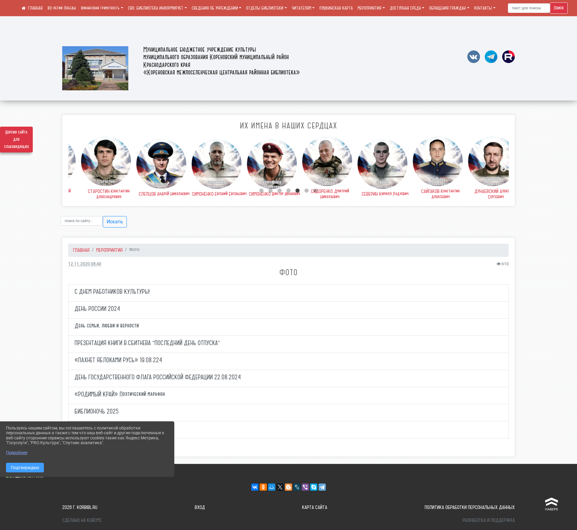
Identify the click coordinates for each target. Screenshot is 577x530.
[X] (280, 487)
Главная (81, 250)
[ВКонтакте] (254, 487)
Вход (200, 507)
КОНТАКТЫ (483, 8)
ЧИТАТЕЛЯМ (301, 8)
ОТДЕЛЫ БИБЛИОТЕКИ (264, 8)
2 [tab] (270, 191)
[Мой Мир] (271, 487)
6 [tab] (307, 191)
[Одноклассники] (263, 487)
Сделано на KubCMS (82, 520)
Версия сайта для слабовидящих (16, 139)
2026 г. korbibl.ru (79, 507)
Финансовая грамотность (100, 8)
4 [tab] (288, 191)
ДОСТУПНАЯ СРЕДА (405, 8)
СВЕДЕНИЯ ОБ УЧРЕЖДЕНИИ (215, 8)
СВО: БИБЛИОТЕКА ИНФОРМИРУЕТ (155, 8)
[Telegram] (322, 487)
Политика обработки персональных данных (470, 507)
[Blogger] (288, 487)
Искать (115, 221)
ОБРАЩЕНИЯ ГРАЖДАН (447, 8)
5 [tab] (298, 191)
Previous (73, 168)
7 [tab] (316, 191)
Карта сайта (314, 507)
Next (503, 168)
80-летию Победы (61, 8)
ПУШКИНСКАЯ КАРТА (336, 8)
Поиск (559, 8)
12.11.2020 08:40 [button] (84, 264)
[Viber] (305, 487)
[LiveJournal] (297, 487)
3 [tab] (279, 191)
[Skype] (313, 487)
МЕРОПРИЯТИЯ (369, 8)
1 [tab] (261, 191)
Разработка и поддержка (489, 520)
